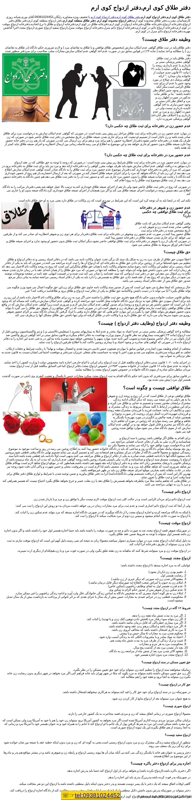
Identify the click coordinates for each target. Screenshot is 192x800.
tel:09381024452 (97, 795)
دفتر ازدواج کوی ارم (103, 17)
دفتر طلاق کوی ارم (128, 17)
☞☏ (91, 795)
